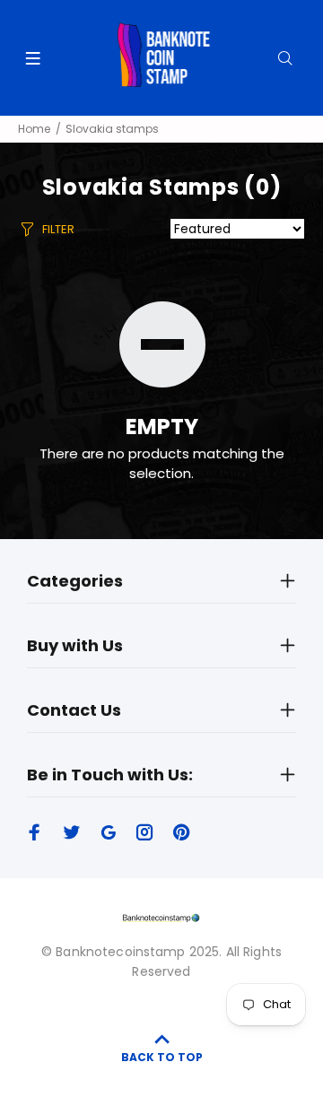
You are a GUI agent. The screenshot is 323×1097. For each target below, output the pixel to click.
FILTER (58, 229)
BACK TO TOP (162, 1057)
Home (34, 128)
